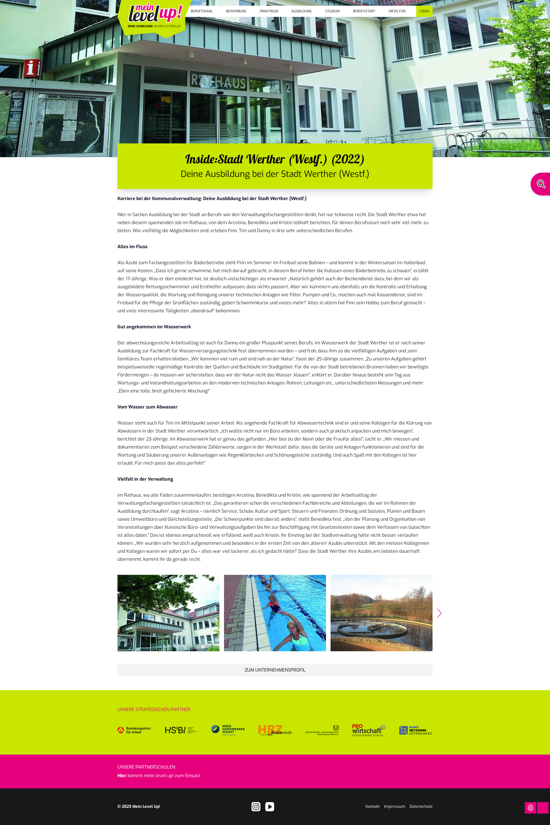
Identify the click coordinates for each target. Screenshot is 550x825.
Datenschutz (421, 806)
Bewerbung (236, 11)
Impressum (394, 806)
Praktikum (269, 11)
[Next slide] (439, 613)
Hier (121, 776)
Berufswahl (202, 11)
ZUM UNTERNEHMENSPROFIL (275, 670)
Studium (332, 11)
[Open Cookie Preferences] (530, 808)
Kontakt (373, 806)
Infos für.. (397, 11)
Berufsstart (364, 11)
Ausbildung (301, 11)
